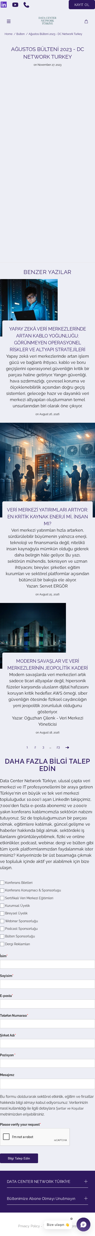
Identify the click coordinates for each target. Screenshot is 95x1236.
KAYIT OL (81, 5)
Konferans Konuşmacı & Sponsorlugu (33, 890)
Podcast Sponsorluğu (21, 929)
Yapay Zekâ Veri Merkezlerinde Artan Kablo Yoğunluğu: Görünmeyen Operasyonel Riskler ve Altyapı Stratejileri (47, 339)
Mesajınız (7, 1075)
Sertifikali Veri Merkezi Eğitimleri (29, 898)
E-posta (6, 996)
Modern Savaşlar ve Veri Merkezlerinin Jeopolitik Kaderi (47, 664)
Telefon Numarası (14, 1015)
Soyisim (6, 976)
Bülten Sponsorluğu (20, 936)
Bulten (20, 34)
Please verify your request (20, 1124)
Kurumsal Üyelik (17, 906)
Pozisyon (7, 1055)
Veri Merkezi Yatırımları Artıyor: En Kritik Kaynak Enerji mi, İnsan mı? (47, 516)
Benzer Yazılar (47, 272)
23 (58, 747)
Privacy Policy (29, 1226)
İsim (4, 956)
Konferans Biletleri (19, 883)
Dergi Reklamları (17, 944)
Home (8, 34)
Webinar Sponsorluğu (21, 921)
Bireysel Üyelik (16, 913)
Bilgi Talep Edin (19, 1158)
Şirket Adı (8, 1035)
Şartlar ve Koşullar (70, 1108)
